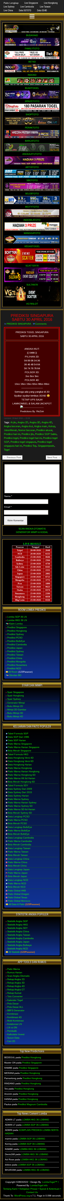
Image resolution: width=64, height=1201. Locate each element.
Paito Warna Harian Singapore (23, 747)
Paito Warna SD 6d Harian (21, 809)
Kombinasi (12, 1013)
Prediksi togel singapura (23, 441)
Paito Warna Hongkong (20, 768)
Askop (51, 426)
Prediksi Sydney (15, 634)
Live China (8, 10)
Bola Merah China (17, 865)
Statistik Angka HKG (17, 924)
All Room (13, 671)
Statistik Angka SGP (17, 921)
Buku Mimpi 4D (15, 716)
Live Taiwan (45, 6)
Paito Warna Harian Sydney (22, 802)
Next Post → (53, 457)
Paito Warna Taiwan (18, 851)
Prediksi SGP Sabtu (46, 434)
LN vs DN (12, 1027)
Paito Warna (13, 969)
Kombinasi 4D (14, 1017)
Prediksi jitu (27, 434)
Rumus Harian (14, 972)
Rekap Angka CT (16, 989)
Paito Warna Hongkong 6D (21, 775)
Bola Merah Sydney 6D (20, 812)
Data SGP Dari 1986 (18, 737)
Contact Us (32, 1192)
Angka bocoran (12, 426)
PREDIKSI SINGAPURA (19, 323)
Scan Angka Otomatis (18, 976)
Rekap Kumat (14, 993)
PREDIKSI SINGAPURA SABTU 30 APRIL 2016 (32, 317)
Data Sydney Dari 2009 (20, 789)
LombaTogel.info (39, 1185)
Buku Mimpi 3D (15, 713)
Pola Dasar (13, 1003)
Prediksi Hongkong (17, 630)
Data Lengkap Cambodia (21, 837)
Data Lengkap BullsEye (20, 827)
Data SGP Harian (17, 740)
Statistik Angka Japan (18, 941)
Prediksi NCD (14, 668)
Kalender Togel (15, 1000)
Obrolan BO (15, 675)
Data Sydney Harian (18, 795)
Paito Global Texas (17, 897)
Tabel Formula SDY (18, 785)
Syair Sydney (14, 699)
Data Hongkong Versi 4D (20, 757)
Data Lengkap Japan (19, 869)
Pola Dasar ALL (15, 1007)
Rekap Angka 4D (16, 986)
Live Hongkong (51, 3)
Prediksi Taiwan (15, 654)
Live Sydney (9, 6)
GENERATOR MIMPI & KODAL (32, 532)
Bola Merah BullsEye (18, 834)
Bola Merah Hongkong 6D (21, 781)
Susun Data (13, 1037)
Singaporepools (46, 445)
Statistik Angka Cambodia (20, 938)
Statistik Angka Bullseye (19, 945)
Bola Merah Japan (17, 876)
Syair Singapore (15, 692)
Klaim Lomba (16, 623)
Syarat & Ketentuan (49, 1188)
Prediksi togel (11, 438)
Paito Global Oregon (18, 894)
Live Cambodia (27, 6)
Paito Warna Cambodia (20, 841)
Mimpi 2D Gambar (16, 709)
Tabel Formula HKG (18, 754)
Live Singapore (31, 3)
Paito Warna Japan (18, 873)
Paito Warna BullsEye (19, 830)
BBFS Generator (15, 1010)
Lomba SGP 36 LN (17, 616)
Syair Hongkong (15, 695)
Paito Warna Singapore (20, 743)
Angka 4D (47, 422)
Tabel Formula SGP (18, 733)
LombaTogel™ (49, 1182)
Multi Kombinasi (15, 1020)
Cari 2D (11, 1041)
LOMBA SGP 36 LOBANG (35, 1125)
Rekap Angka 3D (16, 982)
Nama (8, 496)
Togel (7, 449)
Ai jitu (13, 422)
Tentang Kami (10, 1188)
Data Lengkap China (18, 859)
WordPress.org (22, 1195)
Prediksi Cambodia (17, 644)
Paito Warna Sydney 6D (20, 806)
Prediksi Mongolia (16, 661)
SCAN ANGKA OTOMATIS (32, 528)
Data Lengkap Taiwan (19, 848)
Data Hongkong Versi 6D (20, 761)
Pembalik (12, 1031)
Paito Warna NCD (17, 883)
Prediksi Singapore (17, 627)
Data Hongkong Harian (20, 764)
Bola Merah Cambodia (19, 844)
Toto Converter (15, 996)
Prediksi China (14, 658)
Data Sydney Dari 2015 (20, 792)
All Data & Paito (17, 904)
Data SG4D (42, 10)
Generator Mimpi (16, 702)
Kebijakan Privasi (28, 1188)
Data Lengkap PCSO (19, 816)
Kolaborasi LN (14, 1024)
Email (7, 507)
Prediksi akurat (44, 430)
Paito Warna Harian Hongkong (23, 771)
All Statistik (14, 952)
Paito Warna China (17, 862)
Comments (41, 323)
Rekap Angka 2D (16, 979)
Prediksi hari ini (12, 434)
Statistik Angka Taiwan (18, 935)
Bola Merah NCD (16, 887)
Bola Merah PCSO (17, 823)
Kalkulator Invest (15, 1034)
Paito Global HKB (17, 890)
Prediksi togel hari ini (31, 438)
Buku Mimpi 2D (15, 706)
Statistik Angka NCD (17, 948)
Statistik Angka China (18, 931)
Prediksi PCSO (14, 637)
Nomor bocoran (26, 430)
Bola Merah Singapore (19, 750)
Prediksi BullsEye (16, 641)
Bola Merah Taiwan (18, 855)
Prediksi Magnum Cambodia (32, 1104)
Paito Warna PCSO (18, 820)
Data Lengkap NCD (18, 880)
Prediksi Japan (14, 648)
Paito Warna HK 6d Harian (21, 778)
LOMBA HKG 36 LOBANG (35, 1119)
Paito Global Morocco (19, 901)
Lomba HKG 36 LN (17, 620)
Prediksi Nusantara (17, 665)
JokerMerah (10, 430)
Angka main (40, 426)
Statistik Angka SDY (17, 928)
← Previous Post (12, 457)
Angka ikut (27, 426)
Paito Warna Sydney (18, 799)
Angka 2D (23, 422)
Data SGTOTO (25, 10)
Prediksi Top (29, 445)
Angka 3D (35, 422)
